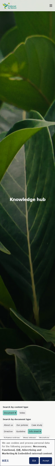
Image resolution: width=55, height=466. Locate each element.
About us (8, 425)
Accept (46, 460)
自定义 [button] (5, 460)
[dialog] (27, 453)
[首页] (11, 6)
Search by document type (17, 419)
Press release (29, 438)
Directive (8, 431)
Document (9, 413)
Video (22, 413)
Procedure (44, 438)
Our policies (22, 425)
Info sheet (34, 431)
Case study (37, 425)
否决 (34, 460)
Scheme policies (12, 438)
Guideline (20, 431)
